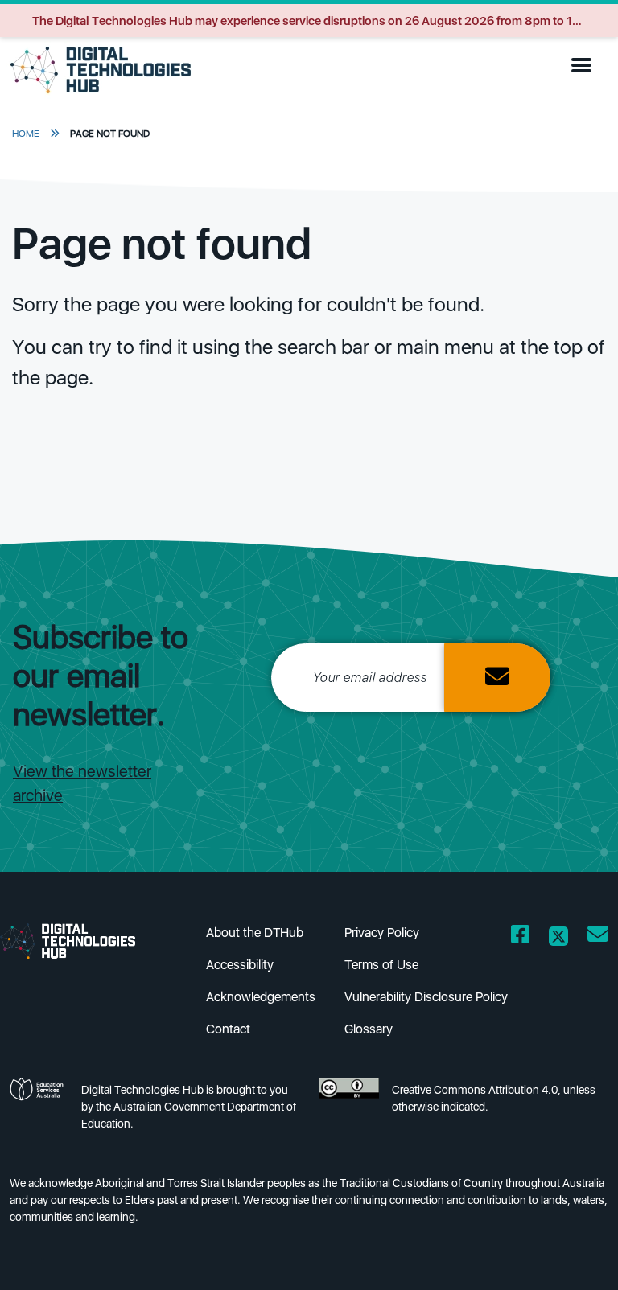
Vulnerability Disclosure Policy (426, 996)
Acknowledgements (260, 996)
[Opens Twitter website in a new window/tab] (558, 937)
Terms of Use (381, 964)
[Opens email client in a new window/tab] (597, 937)
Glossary (368, 1029)
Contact (228, 1029)
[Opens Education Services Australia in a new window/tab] (39, 1111)
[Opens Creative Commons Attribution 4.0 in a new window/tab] (349, 1111)
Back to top (573, 1254)
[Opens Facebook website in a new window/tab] (520, 937)
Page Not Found (110, 133)
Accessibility (240, 964)
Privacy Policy (381, 932)
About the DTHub (254, 932)
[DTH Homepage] (80, 940)
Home (25, 133)
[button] (585, 66)
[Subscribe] (497, 677)
